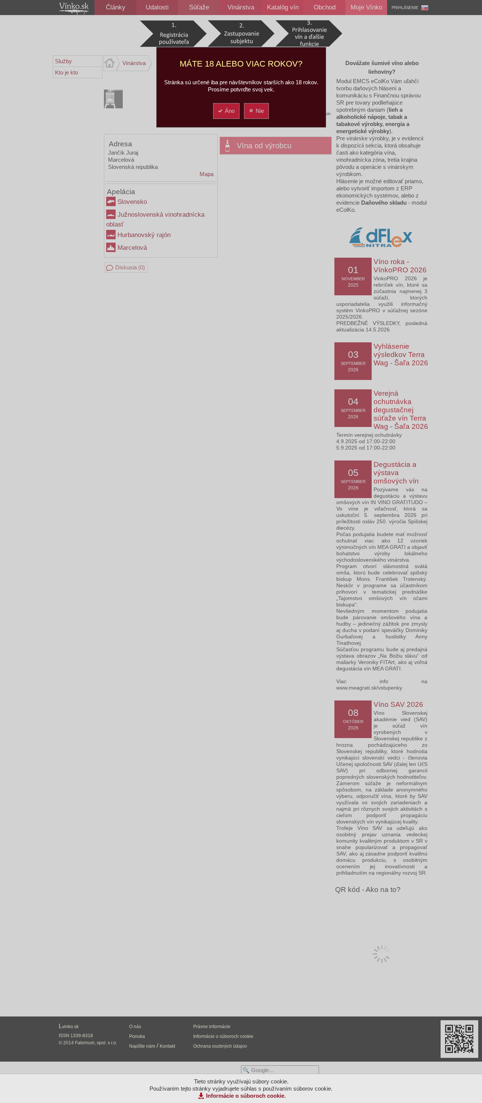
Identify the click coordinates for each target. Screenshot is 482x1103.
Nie (260, 111)
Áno (230, 111)
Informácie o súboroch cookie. (246, 1095)
